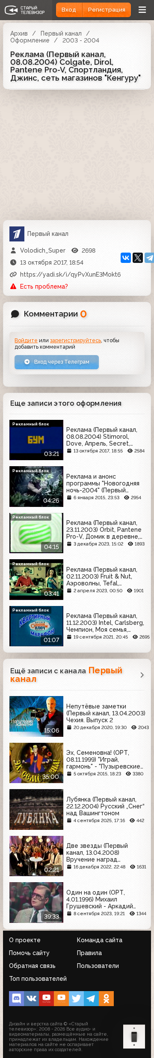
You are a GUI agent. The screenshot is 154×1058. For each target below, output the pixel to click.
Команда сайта (99, 940)
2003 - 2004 (80, 40)
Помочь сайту (29, 952)
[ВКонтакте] (126, 258)
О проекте (25, 940)
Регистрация (106, 9)
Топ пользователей (38, 978)
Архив (19, 33)
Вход (69, 9)
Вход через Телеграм (61, 362)
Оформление (30, 40)
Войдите (26, 340)
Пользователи (98, 965)
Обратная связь (32, 965)
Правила (89, 952)
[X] (138, 258)
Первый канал (61, 33)
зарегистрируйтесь (75, 340)
